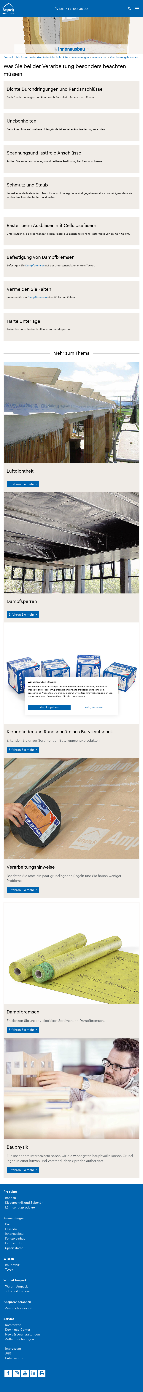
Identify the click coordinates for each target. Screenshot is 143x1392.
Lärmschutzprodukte (20, 1207)
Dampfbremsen (35, 265)
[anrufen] (56, 8)
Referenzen (13, 1325)
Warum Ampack (16, 1286)
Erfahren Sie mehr (22, 484)
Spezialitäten (14, 1248)
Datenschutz (14, 1358)
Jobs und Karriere (17, 1291)
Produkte (10, 1191)
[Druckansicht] (41, 1373)
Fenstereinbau (15, 1238)
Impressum (13, 1348)
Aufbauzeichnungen (19, 1339)
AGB (8, 1353)
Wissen (9, 1258)
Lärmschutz (13, 1243)
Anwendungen (80, 57)
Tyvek (9, 1269)
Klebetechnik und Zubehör (24, 1202)
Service (9, 1318)
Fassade (11, 1229)
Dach (8, 1224)
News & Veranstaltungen (22, 1334)
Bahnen (10, 1197)
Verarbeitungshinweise (124, 57)
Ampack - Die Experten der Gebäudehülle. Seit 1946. (36, 57)
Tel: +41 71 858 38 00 (73, 8)
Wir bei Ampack (15, 1280)
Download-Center (17, 1329)
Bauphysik (12, 1265)
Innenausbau (99, 57)
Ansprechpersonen (17, 1302)
